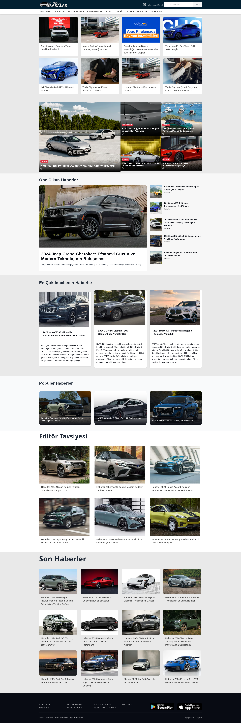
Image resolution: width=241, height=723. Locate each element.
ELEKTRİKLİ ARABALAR (136, 11)
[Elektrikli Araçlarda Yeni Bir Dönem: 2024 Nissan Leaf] (156, 263)
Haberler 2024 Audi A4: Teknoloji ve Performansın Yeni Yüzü (57, 681)
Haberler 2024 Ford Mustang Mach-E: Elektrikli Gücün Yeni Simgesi (175, 541)
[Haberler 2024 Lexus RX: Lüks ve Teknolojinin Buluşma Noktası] (182, 581)
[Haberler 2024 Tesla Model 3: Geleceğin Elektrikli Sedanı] (99, 581)
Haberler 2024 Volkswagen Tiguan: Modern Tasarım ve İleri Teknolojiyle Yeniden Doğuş (57, 600)
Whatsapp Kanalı (155, 5)
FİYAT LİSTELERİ (113, 11)
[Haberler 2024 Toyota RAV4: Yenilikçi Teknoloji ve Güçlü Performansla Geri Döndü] (182, 622)
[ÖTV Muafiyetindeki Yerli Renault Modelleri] (58, 71)
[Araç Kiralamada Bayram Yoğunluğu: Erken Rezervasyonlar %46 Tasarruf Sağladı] (141, 29)
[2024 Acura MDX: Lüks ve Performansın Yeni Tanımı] (156, 214)
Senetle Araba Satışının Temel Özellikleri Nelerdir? (56, 48)
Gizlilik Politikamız (61, 718)
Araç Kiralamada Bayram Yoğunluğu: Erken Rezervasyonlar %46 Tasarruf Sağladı (141, 49)
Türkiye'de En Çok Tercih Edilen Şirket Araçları (181, 48)
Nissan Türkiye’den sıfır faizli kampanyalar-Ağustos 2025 (96, 48)
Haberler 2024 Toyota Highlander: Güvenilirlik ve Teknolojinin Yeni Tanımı (64, 541)
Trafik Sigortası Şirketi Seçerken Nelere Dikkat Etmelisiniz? (181, 89)
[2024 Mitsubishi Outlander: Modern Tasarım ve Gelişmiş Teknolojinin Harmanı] (156, 230)
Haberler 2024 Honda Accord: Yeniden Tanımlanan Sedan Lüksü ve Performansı (172, 489)
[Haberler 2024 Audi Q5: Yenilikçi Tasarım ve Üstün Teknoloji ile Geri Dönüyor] (58, 622)
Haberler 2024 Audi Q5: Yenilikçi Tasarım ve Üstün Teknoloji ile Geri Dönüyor (57, 641)
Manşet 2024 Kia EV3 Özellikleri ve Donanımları (140, 681)
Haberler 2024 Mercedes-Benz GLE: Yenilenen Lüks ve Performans (97, 641)
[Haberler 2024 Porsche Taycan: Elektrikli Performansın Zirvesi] (141, 581)
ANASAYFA (45, 11)
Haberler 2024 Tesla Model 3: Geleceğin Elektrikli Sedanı (97, 599)
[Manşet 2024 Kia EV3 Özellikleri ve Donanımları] (141, 663)
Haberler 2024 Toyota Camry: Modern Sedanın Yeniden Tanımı (119, 489)
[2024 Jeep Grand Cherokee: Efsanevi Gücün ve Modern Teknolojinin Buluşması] (93, 216)
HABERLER (59, 11)
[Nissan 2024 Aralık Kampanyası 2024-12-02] (141, 71)
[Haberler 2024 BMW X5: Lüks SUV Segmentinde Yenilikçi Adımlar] (141, 622)
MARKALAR (156, 11)
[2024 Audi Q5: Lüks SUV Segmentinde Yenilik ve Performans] (156, 246)
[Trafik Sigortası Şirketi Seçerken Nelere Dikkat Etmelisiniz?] (182, 71)
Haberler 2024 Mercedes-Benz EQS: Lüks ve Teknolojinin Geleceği (97, 682)
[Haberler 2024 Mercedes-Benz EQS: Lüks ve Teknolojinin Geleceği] (99, 663)
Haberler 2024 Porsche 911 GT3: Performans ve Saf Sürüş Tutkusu (182, 681)
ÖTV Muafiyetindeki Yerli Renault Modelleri (57, 89)
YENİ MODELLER (76, 11)
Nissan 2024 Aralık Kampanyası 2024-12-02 (140, 89)
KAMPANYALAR (94, 11)
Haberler (167, 192)
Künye (71, 718)
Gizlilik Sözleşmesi (46, 718)
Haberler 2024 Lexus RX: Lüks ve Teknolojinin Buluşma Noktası (182, 599)
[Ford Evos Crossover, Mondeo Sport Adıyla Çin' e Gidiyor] (156, 197)
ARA (197, 5)
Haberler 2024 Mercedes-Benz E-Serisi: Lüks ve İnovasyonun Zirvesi (119, 541)
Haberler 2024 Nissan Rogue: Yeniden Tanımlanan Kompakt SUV (60, 489)
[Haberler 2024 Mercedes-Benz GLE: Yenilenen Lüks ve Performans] (99, 622)
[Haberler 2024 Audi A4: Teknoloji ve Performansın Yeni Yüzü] (58, 663)
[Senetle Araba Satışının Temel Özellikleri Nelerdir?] (58, 29)
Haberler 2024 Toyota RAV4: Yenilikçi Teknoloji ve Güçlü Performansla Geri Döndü (179, 641)
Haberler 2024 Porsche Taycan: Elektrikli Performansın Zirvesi (140, 599)
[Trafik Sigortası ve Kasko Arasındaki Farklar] (100, 71)
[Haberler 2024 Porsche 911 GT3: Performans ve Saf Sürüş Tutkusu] (182, 663)
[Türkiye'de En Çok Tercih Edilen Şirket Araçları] (182, 29)
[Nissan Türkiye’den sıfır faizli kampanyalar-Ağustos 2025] (100, 29)
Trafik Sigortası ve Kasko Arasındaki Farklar (94, 89)
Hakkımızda (78, 718)
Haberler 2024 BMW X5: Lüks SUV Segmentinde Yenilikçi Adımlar (139, 641)
